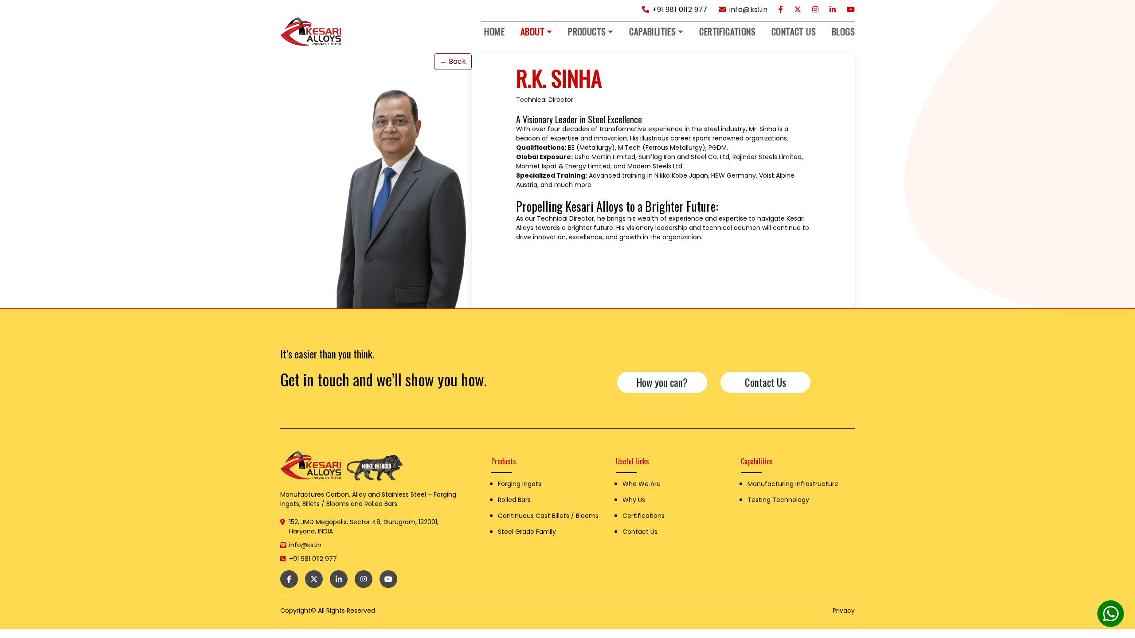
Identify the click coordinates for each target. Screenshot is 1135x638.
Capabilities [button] (652, 31)
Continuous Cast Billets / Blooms (548, 515)
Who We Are (641, 483)
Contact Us (793, 31)
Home (494, 31)
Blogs (843, 31)
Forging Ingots (519, 483)
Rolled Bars (514, 499)
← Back (453, 61)
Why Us (633, 499)
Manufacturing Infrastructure (793, 483)
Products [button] (587, 31)
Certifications (727, 31)
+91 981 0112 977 (679, 9)
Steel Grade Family (527, 531)
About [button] (532, 31)
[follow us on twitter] (797, 9)
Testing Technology (778, 499)
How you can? (662, 382)
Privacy (844, 610)
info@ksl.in (747, 9)
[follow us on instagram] (815, 9)
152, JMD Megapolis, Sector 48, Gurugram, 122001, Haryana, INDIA (363, 526)
